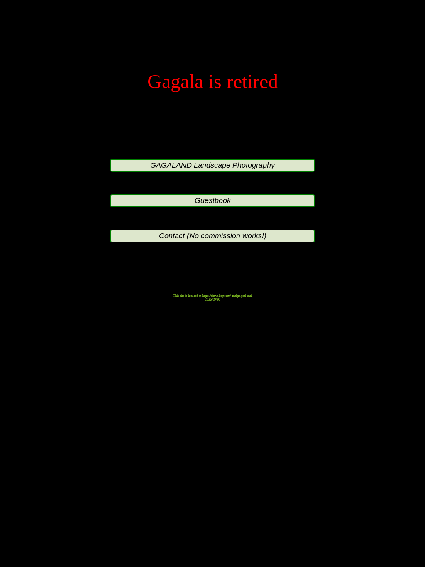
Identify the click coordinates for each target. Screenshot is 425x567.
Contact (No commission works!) (212, 236)
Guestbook (213, 200)
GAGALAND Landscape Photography (212, 165)
